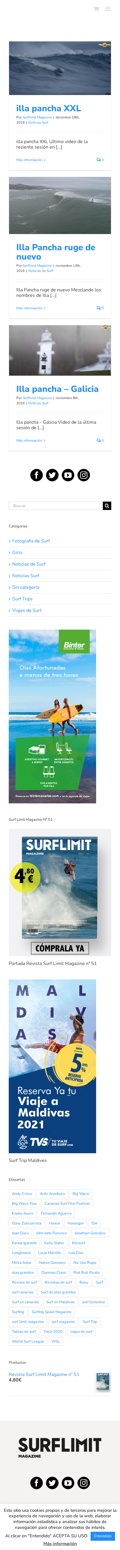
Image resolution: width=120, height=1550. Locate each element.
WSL (56, 1341)
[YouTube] (68, 475)
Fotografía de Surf (31, 541)
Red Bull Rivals (86, 1272)
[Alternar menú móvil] (108, 9)
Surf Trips (22, 599)
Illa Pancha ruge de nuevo (60, 197)
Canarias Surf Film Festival (67, 1203)
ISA (94, 1223)
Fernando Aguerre (56, 1213)
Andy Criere (22, 1193)
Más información (29, 160)
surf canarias (22, 1292)
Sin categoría (25, 587)
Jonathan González (90, 1233)
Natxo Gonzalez (52, 1262)
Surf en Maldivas (60, 1302)
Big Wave (81, 1193)
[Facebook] (36, 475)
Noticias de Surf (60, 219)
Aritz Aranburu (52, 1193)
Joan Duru (20, 1233)
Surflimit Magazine (37, 117)
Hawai (54, 1223)
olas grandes (23, 1272)
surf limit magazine (28, 1321)
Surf (99, 1282)
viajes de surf (81, 1331)
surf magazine (63, 1321)
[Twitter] (52, 475)
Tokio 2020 (53, 1331)
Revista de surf (24, 1282)
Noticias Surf (60, 82)
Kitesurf (78, 1243)
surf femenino (93, 1302)
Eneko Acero (22, 1213)
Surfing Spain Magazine (52, 1312)
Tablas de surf (24, 1331)
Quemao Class (53, 1272)
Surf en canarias (25, 1302)
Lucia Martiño (49, 1252)
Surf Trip (90, 1321)
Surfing (18, 1312)
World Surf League (28, 1341)
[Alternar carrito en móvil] (96, 9)
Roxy (84, 1282)
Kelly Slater (54, 1243)
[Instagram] (83, 475)
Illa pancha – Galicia (60, 342)
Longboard (21, 1252)
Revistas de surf (58, 1282)
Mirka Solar (21, 1262)
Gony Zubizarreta (26, 1223)
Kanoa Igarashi (24, 1243)
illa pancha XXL (60, 60)
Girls (17, 552)
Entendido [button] (103, 1536)
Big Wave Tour (24, 1203)
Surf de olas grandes (58, 1292)
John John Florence (51, 1233)
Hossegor (76, 1223)
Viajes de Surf (26, 610)
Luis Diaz (76, 1252)
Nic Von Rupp (84, 1262)
